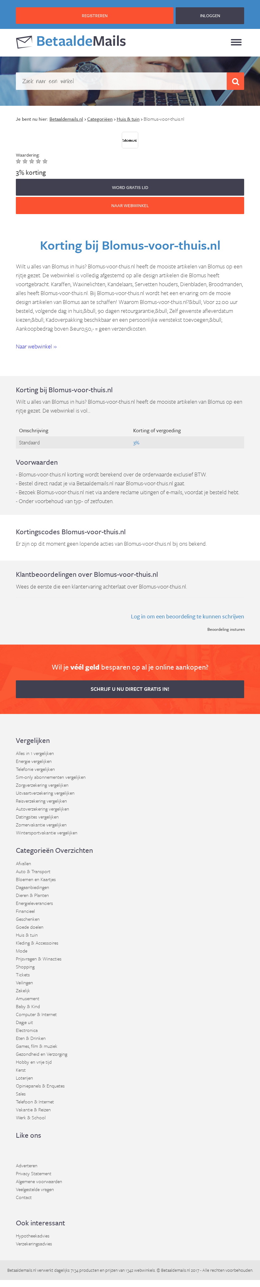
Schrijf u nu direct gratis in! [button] (130, 689)
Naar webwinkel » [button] (36, 346)
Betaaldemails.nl (21, 1270)
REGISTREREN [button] (94, 15)
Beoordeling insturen (226, 629)
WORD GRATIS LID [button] (130, 187)
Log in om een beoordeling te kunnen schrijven (187, 616)
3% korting (31, 172)
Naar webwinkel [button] (130, 205)
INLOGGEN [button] (210, 15)
